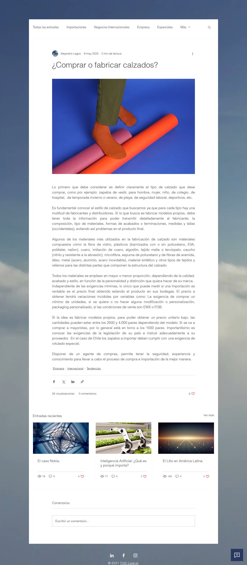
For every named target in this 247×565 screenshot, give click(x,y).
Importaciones (76, 27)
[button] (209, 27)
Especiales (165, 27)
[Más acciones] (192, 53)
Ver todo (209, 415)
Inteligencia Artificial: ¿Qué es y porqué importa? (123, 463)
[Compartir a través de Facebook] (54, 381)
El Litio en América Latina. (183, 461)
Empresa (143, 27)
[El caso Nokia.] (61, 438)
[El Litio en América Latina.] (186, 438)
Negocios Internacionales (111, 27)
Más (183, 27)
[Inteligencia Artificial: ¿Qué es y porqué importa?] (123, 438)
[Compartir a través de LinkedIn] (73, 381)
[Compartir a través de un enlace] (82, 381)
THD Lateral (129, 563)
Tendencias (94, 368)
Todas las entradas (46, 27)
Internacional (75, 368)
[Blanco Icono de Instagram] (135, 555)
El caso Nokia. (49, 461)
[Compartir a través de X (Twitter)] (63, 381)
